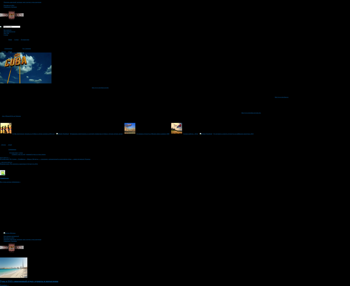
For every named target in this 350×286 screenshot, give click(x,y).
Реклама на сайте (9, 5)
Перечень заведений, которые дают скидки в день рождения (22, 2)
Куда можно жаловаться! (11, 236)
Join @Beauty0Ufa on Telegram (11, 116)
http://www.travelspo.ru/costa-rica (251, 113)
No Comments (26, 48)
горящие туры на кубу (18, 154)
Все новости (7, 30)
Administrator (8, 48)
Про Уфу (6, 33)
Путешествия (25, 39)
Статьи (6, 35)
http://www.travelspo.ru (281, 97)
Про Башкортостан (9, 31)
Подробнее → (4, 285)
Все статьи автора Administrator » (10, 182)
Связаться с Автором (10, 7)
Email (10, 51)
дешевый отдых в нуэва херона (36, 154)
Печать (3, 51)
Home (10, 39)
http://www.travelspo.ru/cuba (100, 87)
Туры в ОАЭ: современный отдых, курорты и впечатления (29, 281)
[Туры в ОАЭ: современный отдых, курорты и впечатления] (13, 277)
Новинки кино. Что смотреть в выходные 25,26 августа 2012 (19, 163)
